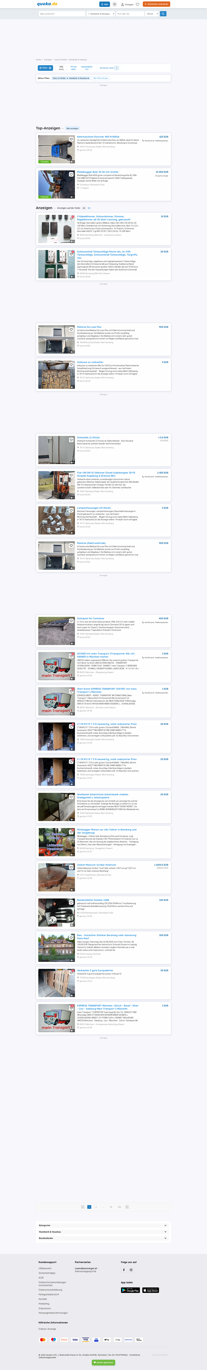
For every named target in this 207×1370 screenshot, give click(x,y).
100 (119, 1207)
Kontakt (43, 1299)
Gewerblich (86, 67)
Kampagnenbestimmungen (53, 1312)
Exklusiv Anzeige (47, 1328)
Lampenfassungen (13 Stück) (94, 507)
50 (89, 208)
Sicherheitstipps (47, 1273)
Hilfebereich (45, 1268)
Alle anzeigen (72, 128)
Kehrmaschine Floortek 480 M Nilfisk (98, 136)
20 (84, 208)
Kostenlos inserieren (157, 4)
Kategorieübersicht (49, 1294)
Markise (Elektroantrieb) (91, 543)
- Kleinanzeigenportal (87, 1270)
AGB (41, 1277)
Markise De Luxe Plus (89, 327)
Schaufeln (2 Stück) (88, 437)
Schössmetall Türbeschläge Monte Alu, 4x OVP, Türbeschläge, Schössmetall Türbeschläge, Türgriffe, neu (107, 254)
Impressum (45, 1308)
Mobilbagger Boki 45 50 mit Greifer (98, 172)
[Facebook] (123, 1269)
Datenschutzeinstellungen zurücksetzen (52, 1284)
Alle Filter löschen (100, 78)
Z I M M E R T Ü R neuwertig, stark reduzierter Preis (107, 724)
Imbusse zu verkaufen (90, 362)
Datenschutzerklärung (50, 1289)
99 (111, 1207)
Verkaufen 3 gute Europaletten (95, 970)
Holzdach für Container (90, 618)
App (106, 4)
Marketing (44, 1303)
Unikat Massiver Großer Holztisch (96, 864)
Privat (74, 67)
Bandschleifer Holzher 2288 (93, 900)
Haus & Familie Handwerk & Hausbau (70, 78)
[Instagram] (131, 1269)
